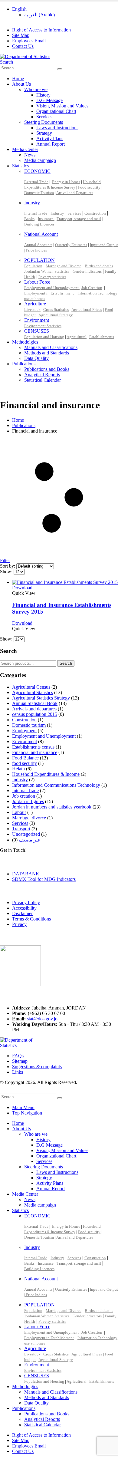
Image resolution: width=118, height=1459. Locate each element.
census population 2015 (34, 714)
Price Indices (36, 250)
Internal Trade (35, 213)
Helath (18, 768)
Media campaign (40, 160)
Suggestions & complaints (37, 1066)
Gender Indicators (87, 271)
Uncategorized (26, 834)
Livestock (32, 309)
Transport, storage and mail (79, 218)
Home (18, 78)
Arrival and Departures (74, 192)
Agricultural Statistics (32, 692)
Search (66, 663)
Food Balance (25, 757)
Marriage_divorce (29, 817)
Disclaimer (22, 913)
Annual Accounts (38, 244)
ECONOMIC (37, 171)
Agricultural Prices (86, 309)
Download (22, 587)
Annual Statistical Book (34, 703)
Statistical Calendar (42, 380)
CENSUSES (36, 331)
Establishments (101, 336)
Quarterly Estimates (71, 244)
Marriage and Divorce (63, 266)
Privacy (19, 924)
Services (44, 116)
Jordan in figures (28, 801)
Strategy (44, 133)
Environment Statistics (42, 326)
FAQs (18, 1055)
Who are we (36, 89)
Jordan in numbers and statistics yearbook (51, 806)
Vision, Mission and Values (62, 105)
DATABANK (25, 873)
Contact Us (23, 46)
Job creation (23, 796)
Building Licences (39, 224)
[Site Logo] (25, 56)
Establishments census (33, 746)
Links (17, 1072)
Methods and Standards (46, 352)
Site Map (20, 35)
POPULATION (39, 260)
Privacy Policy (26, 902)
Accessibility (24, 908)
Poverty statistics (52, 277)
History (43, 94)
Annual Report (50, 144)
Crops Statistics (56, 309)
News (29, 154)
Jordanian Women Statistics (46, 271)
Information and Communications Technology (56, 785)
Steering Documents (43, 122)
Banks (29, 218)
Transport (21, 828)
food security (24, 763)
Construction (95, 213)
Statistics (20, 165)
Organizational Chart (56, 111)
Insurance (46, 218)
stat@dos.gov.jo (42, 1018)
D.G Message (49, 100)
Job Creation (91, 287)
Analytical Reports (42, 374)
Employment (24, 730)
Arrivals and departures (34, 708)
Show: (7, 571)
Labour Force (37, 282)
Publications (23, 363)
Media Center (25, 149)
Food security (89, 187)
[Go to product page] (65, 582)
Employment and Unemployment (52, 287)
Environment (36, 320)
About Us (21, 84)
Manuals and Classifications (50, 347)
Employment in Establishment (49, 293)
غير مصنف (29, 839)
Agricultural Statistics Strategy (41, 697)
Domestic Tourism (39, 192)
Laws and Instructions (57, 127)
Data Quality (36, 358)
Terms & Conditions (31, 918)
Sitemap (20, 1061)
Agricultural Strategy (55, 315)
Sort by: (8, 565)
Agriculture (35, 303)
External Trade (36, 181)
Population (33, 266)
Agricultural (77, 336)
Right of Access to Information (41, 29)
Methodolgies (25, 341)
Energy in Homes (66, 181)
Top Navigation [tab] (27, 1112)
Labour (19, 812)
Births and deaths (99, 266)
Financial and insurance (34, 752)
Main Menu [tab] (23, 1107)
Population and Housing (44, 336)
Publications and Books (46, 369)
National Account (41, 234)
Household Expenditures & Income (46, 774)
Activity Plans (49, 138)
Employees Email (29, 40)
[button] (6, 61)
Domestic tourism (29, 725)
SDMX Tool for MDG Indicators (44, 879)
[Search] (59, 69)
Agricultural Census (31, 687)
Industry (32, 202)
